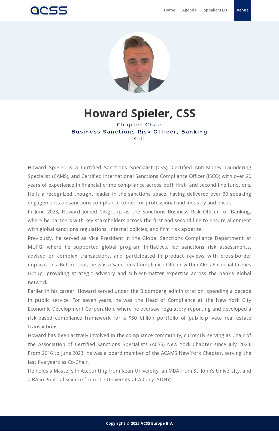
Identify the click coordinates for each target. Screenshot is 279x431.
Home (169, 10)
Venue (242, 10)
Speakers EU (215, 10)
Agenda (189, 10)
